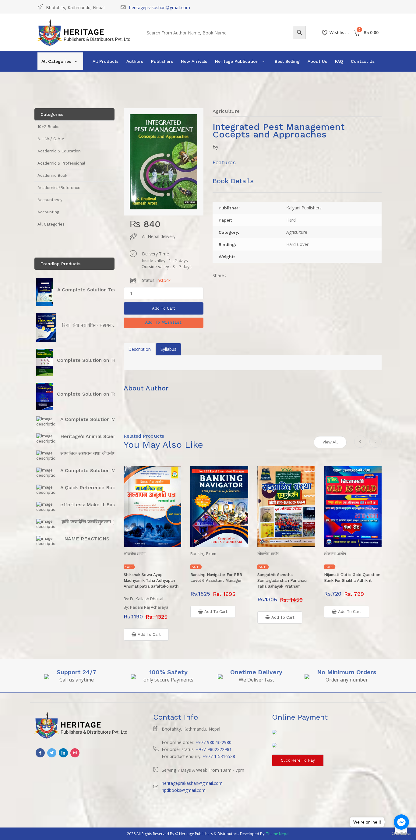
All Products (105, 61)
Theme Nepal (277, 833)
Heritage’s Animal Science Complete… (105, 436)
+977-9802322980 (213, 742)
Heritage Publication (237, 61)
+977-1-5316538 (219, 756)
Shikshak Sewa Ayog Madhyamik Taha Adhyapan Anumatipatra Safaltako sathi (151, 580)
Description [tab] (139, 349)
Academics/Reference (58, 187)
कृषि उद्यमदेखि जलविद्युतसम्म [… (90, 522)
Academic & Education (59, 151)
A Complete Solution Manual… (96, 419)
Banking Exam (203, 554)
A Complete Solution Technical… (96, 290)
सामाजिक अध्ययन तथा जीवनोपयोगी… (93, 453)
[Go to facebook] (401, 822)
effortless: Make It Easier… (92, 504)
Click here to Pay (298, 760)
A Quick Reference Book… (91, 487)
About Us (317, 61)
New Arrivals (194, 61)
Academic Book (52, 175)
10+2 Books (48, 126)
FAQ (339, 61)
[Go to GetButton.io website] (401, 834)
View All (330, 442)
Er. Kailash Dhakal (146, 598)
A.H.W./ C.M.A (51, 139)
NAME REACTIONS (86, 539)
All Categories (56, 61)
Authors (134, 61)
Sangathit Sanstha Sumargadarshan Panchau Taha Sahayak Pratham (282, 580)
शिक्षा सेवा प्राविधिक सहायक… (89, 325)
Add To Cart (163, 308)
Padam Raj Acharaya (149, 607)
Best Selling (287, 61)
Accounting (48, 212)
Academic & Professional (61, 163)
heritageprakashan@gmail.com (159, 7)
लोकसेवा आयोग (135, 554)
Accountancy (49, 200)
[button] (163, 323)
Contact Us (363, 61)
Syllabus (168, 349)
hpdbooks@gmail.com (184, 790)
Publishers (162, 61)
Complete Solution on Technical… (97, 360)
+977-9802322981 (214, 749)
